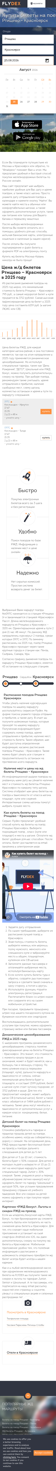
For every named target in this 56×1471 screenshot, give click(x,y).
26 (21, 102)
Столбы (40, 1325)
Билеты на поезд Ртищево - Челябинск (21, 1427)
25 (14, 102)
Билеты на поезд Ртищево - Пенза (19, 1424)
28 (35, 102)
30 (50, 102)
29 (43, 102)
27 (28, 102)
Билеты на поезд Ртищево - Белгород (21, 1420)
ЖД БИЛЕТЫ (37, 4)
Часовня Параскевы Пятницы (21, 1325)
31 (7, 106)
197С (7, 402)
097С (7, 428)
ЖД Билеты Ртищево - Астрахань (18, 1431)
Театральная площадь (18, 1319)
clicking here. (9, 1457)
